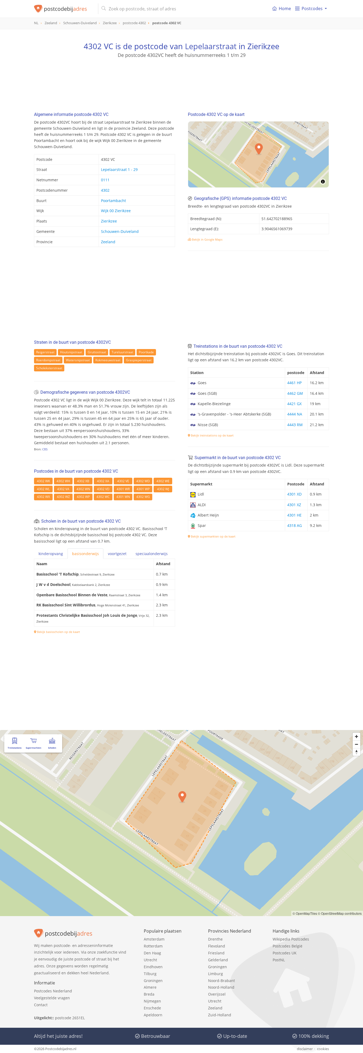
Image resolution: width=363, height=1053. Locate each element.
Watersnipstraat (78, 360)
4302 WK (43, 481)
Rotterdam (153, 946)
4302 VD (103, 489)
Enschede (152, 1007)
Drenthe (215, 939)
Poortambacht (113, 200)
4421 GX (294, 403)
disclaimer (305, 1048)
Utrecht (150, 959)
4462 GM (295, 393)
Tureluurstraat (122, 352)
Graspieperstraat (138, 360)
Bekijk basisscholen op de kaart (58, 632)
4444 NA (294, 414)
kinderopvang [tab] (51, 553)
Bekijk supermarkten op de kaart (212, 536)
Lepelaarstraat (211, 46)
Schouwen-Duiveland (120, 231)
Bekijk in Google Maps (206, 239)
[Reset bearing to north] (356, 752)
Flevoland (216, 946)
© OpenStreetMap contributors (340, 913)
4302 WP (83, 496)
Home (285, 8)
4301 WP (143, 489)
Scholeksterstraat (49, 368)
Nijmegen (152, 1001)
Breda (149, 994)
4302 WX (43, 496)
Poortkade (146, 352)
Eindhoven (153, 966)
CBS (45, 449)
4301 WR (123, 489)
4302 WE (163, 481)
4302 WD (143, 481)
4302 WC (103, 496)
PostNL (279, 959)
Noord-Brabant (221, 980)
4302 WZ (63, 496)
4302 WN (83, 489)
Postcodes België (287, 946)
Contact (41, 1004)
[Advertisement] (181, 82)
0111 (105, 179)
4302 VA (63, 489)
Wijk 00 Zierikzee (116, 210)
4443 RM (295, 424)
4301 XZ (294, 504)
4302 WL (43, 489)
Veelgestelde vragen (52, 997)
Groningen (153, 980)
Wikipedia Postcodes (291, 939)
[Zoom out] (356, 744)
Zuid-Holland (219, 1014)
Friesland (216, 952)
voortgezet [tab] (117, 553)
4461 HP (294, 382)
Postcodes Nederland (53, 990)
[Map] (181, 823)
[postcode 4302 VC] (64, 8)
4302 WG (143, 496)
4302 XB (83, 481)
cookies (323, 1048)
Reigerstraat (45, 352)
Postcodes (312, 8)
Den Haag (152, 952)
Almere (150, 987)
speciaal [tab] (152, 553)
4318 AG (294, 525)
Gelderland (218, 959)
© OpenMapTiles (305, 913)
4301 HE (294, 515)
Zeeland (108, 241)
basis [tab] (85, 553)
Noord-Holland (221, 987)
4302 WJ (163, 489)
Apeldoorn (153, 1014)
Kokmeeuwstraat (107, 360)
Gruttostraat (97, 352)
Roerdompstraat (48, 360)
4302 (105, 190)
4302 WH (63, 481)
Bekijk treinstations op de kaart (212, 435)
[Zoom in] (356, 736)
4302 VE (123, 481)
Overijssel (217, 994)
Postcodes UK (285, 952)
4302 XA (103, 481)
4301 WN (123, 496)
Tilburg (150, 973)
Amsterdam (154, 939)
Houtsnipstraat (71, 352)
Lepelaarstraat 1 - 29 (119, 169)
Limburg (215, 973)
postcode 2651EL (70, 1017)
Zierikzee (109, 221)
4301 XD (294, 494)
